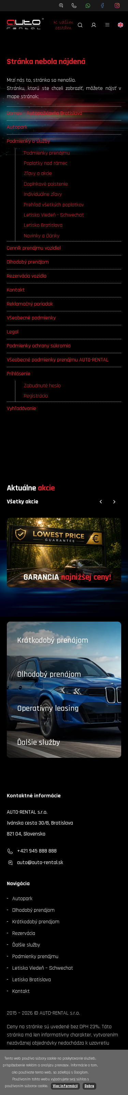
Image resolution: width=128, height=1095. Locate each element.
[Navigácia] (107, 25)
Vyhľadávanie (21, 408)
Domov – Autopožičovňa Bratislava (44, 113)
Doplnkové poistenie (46, 184)
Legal (12, 331)
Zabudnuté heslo (42, 385)
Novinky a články (41, 235)
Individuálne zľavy (43, 194)
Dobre (89, 1086)
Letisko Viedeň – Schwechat (42, 968)
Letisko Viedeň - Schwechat (54, 215)
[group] (64, 553)
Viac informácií (65, 1086)
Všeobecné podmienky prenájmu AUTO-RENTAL (58, 359)
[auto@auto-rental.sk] (61, 5)
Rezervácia (23, 933)
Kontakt (16, 290)
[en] (120, 25)
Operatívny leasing (48, 708)
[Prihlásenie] (94, 25)
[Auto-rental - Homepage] (25, 25)
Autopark (17, 127)
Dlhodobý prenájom (28, 262)
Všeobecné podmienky (31, 318)
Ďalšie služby (38, 742)
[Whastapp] (88, 5)
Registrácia (36, 396)
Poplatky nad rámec (45, 163)
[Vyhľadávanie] (80, 25)
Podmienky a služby (28, 141)
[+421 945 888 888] (74, 5)
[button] (101, 501)
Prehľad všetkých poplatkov (54, 204)
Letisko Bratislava (43, 225)
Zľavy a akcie (38, 173)
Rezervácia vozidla (26, 276)
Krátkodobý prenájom (52, 640)
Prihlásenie (18, 373)
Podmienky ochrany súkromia (39, 345)
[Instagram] (117, 5)
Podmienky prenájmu (47, 153)
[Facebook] (102, 5)
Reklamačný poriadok (30, 304)
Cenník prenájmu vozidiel (34, 248)
